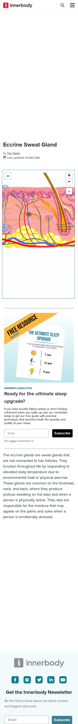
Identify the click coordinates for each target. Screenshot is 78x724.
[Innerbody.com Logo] (17, 5)
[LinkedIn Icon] (50, 679)
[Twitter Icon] (39, 679)
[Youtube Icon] (63, 679)
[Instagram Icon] (27, 679)
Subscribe (62, 433)
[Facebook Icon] (15, 679)
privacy (12, 441)
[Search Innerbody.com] (62, 5)
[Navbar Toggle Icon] (71, 5)
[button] (69, 176)
